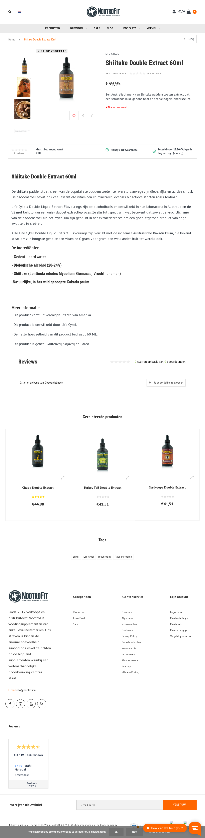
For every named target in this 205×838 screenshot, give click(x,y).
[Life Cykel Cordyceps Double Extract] (167, 452)
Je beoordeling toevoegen (168, 382)
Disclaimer (128, 630)
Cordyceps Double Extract (167, 487)
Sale (97, 28)
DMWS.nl (46, 824)
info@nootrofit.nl (26, 690)
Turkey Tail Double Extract (102, 487)
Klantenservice (130, 660)
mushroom (104, 556)
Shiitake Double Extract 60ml (40, 39)
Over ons (127, 612)
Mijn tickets (176, 624)
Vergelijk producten (181, 636)
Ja (116, 831)
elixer (76, 556)
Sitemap (126, 666)
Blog (110, 28)
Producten (52, 28)
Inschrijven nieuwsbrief (25, 805)
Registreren (176, 612)
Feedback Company (106, 824)
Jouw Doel (77, 28)
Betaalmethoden (131, 642)
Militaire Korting (130, 672)
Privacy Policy (129, 636)
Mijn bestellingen (179, 618)
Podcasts (130, 28)
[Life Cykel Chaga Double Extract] (38, 452)
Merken (152, 28)
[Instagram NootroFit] (20, 703)
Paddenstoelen (123, 556)
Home (11, 39)
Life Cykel (88, 556)
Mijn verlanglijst (179, 630)
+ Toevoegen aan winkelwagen (35, 516)
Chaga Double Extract (38, 487)
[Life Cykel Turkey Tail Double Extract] (102, 452)
